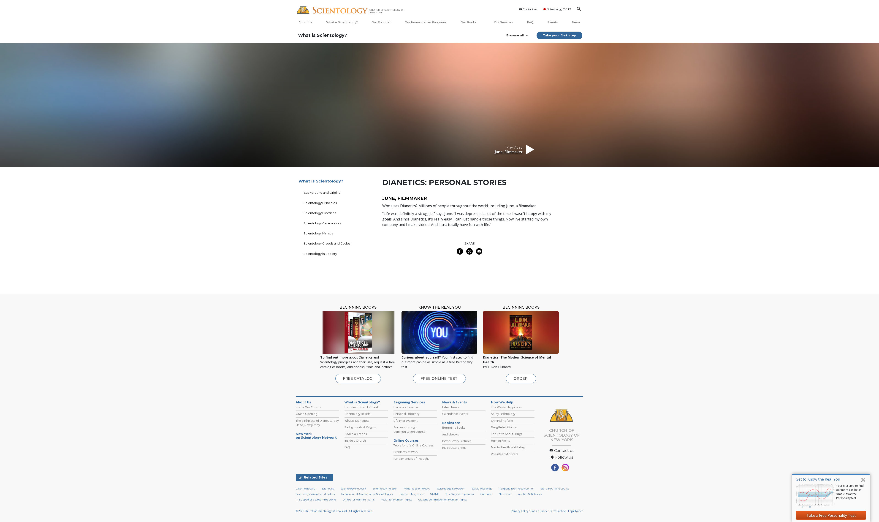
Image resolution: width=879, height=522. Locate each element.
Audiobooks (450, 434)
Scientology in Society (320, 254)
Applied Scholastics (530, 494)
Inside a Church (355, 440)
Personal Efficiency (406, 414)
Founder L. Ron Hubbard (361, 407)
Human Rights (500, 440)
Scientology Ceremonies (322, 223)
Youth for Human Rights (396, 499)
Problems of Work (405, 452)
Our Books (469, 22)
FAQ (530, 22)
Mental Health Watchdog (507, 447)
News (576, 22)
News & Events (454, 402)
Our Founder (381, 22)
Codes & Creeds (356, 434)
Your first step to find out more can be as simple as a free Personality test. (850, 492)
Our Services (503, 22)
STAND (434, 494)
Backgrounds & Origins (360, 427)
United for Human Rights (358, 499)
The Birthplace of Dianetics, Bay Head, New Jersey (317, 423)
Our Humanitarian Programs (426, 22)
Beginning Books (453, 427)
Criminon (486, 494)
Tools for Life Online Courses (413, 445)
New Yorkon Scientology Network (316, 435)
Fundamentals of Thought (411, 459)
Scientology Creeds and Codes (327, 243)
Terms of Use (557, 511)
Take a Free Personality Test (831, 515)
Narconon (505, 494)
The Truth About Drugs (506, 434)
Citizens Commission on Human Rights (442, 499)
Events (552, 22)
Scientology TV (557, 9)
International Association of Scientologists (367, 494)
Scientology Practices (320, 213)
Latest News (450, 407)
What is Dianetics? (357, 421)
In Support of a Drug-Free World (316, 499)
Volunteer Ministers (504, 454)
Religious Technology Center (516, 488)
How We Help (502, 402)
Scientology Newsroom (451, 488)
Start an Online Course (554, 488)
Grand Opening (306, 414)
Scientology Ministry (319, 233)
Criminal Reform (502, 421)
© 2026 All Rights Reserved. (334, 511)
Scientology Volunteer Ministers (315, 494)
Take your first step (559, 35)
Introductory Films (454, 448)
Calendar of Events (455, 414)
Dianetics (328, 488)
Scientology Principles (320, 203)
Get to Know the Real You (818, 479)
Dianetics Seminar (405, 407)
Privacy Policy (519, 511)
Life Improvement (405, 421)
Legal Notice (575, 511)
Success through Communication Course (409, 429)
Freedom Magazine (411, 494)
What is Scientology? (342, 22)
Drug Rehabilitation (504, 427)
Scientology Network (353, 488)
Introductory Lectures (457, 441)
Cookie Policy (539, 511)
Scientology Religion (385, 488)
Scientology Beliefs (358, 414)
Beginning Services (409, 402)
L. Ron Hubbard (305, 488)
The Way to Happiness (506, 407)
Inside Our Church (308, 407)
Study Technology (503, 414)
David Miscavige (482, 488)
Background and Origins (322, 192)
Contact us (530, 9)
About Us (305, 22)
